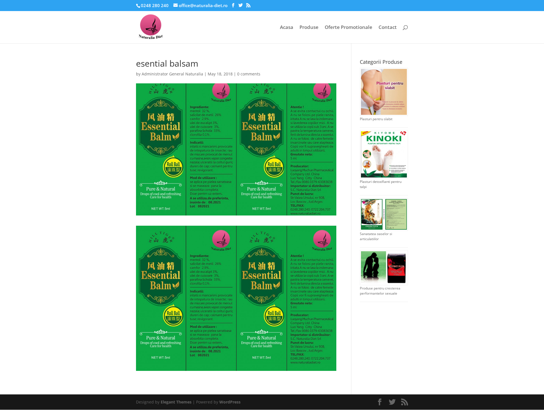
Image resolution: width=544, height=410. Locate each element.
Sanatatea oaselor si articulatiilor (376, 236)
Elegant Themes (176, 402)
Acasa (286, 27)
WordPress (230, 402)
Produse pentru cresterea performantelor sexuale (380, 291)
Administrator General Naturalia (172, 74)
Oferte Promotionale (348, 27)
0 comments (248, 74)
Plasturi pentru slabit (376, 119)
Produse (308, 27)
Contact (388, 27)
